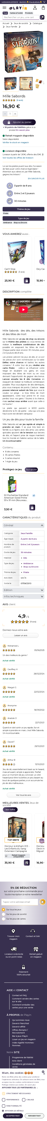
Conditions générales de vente (23, 1065)
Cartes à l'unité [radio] (16, 13)
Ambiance (7, 223)
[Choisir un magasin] (27, 863)
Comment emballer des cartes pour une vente (23, 1006)
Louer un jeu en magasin (24, 1039)
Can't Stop (10, 269)
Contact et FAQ (19, 995)
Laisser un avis (20, 635)
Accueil (6, 23)
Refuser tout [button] (34, 1116)
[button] (10, 84)
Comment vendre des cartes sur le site (25, 1000)
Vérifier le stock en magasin (16, 142)
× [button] (44, 1074)
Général (8, 525)
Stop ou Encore (20, 223)
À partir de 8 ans (23, 185)
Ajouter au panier (22, 122)
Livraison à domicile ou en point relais (14, 955)
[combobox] (43, 1071)
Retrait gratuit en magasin (35, 955)
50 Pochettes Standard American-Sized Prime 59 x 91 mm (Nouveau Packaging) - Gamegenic (16, 498)
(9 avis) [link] (19, 100)
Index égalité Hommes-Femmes (23, 1044)
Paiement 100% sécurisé (23, 973)
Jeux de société (21, 23)
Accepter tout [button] (13, 1116)
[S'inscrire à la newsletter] (42, 902)
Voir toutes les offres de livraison (18, 158)
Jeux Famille (11, 26)
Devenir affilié (18, 1027)
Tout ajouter (31, 469)
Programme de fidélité (22, 1057)
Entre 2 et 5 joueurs (24, 193)
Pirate (5, 213)
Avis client (17, 1061)
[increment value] (15, 113)
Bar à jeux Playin (20, 1036)
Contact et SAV (33, 936)
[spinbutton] (10, 113)
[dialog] (23, 1094)
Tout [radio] (5, 13)
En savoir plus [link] (36, 178)
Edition (8, 590)
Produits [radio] (29, 13)
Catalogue (37, 23)
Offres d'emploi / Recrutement (20, 1031)
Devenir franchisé (20, 1023)
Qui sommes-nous (21, 1020)
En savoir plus (23, 130)
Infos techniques (14, 596)
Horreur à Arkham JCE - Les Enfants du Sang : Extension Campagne (17, 848)
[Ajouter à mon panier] (27, 280)
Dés (25, 558)
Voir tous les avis (23, 795)
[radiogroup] (23, 13)
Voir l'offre (10, 809)
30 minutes (20, 201)
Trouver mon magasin (13, 937)
